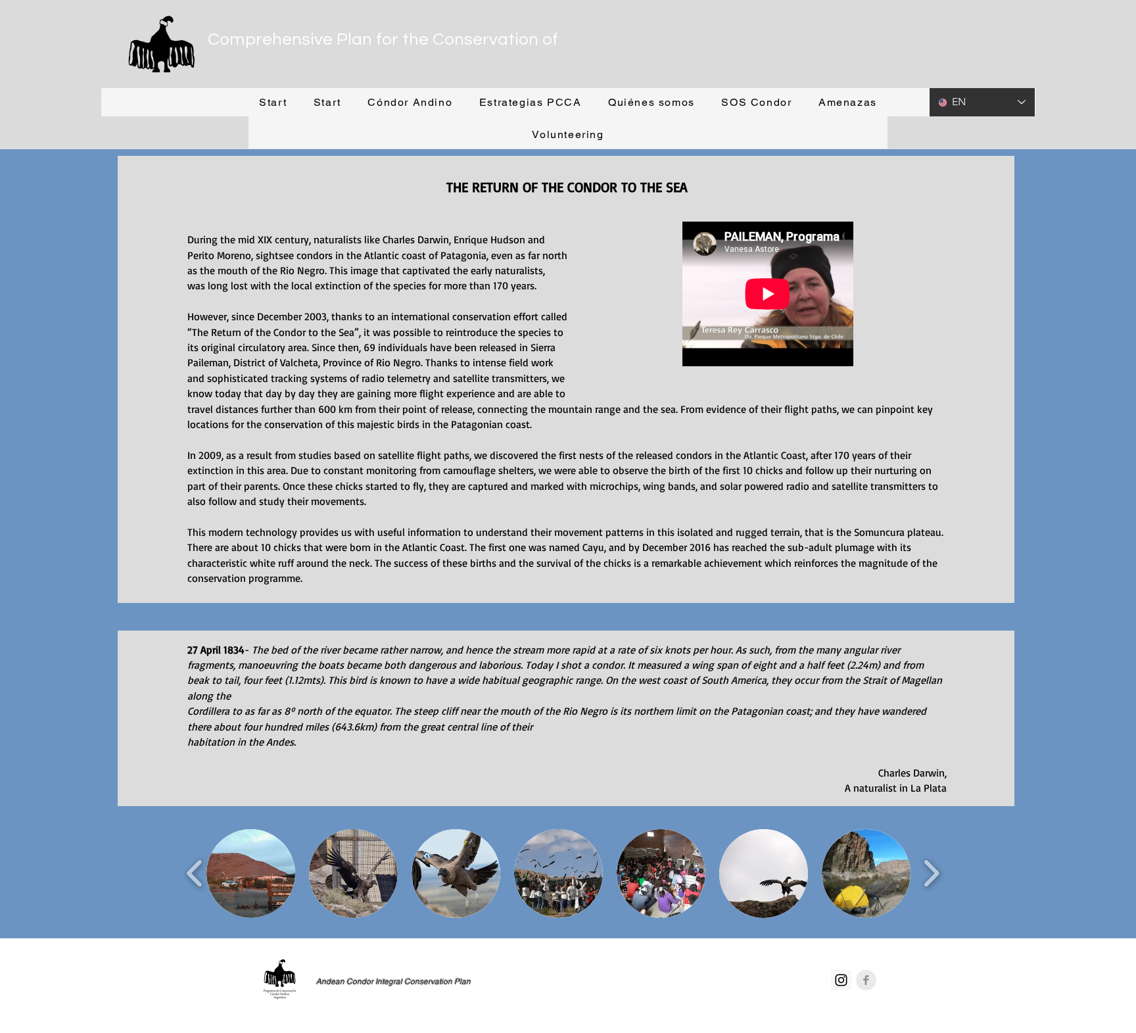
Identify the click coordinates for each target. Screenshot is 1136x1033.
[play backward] (195, 873)
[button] (410, 102)
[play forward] (931, 873)
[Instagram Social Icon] (841, 980)
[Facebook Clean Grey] (866, 980)
